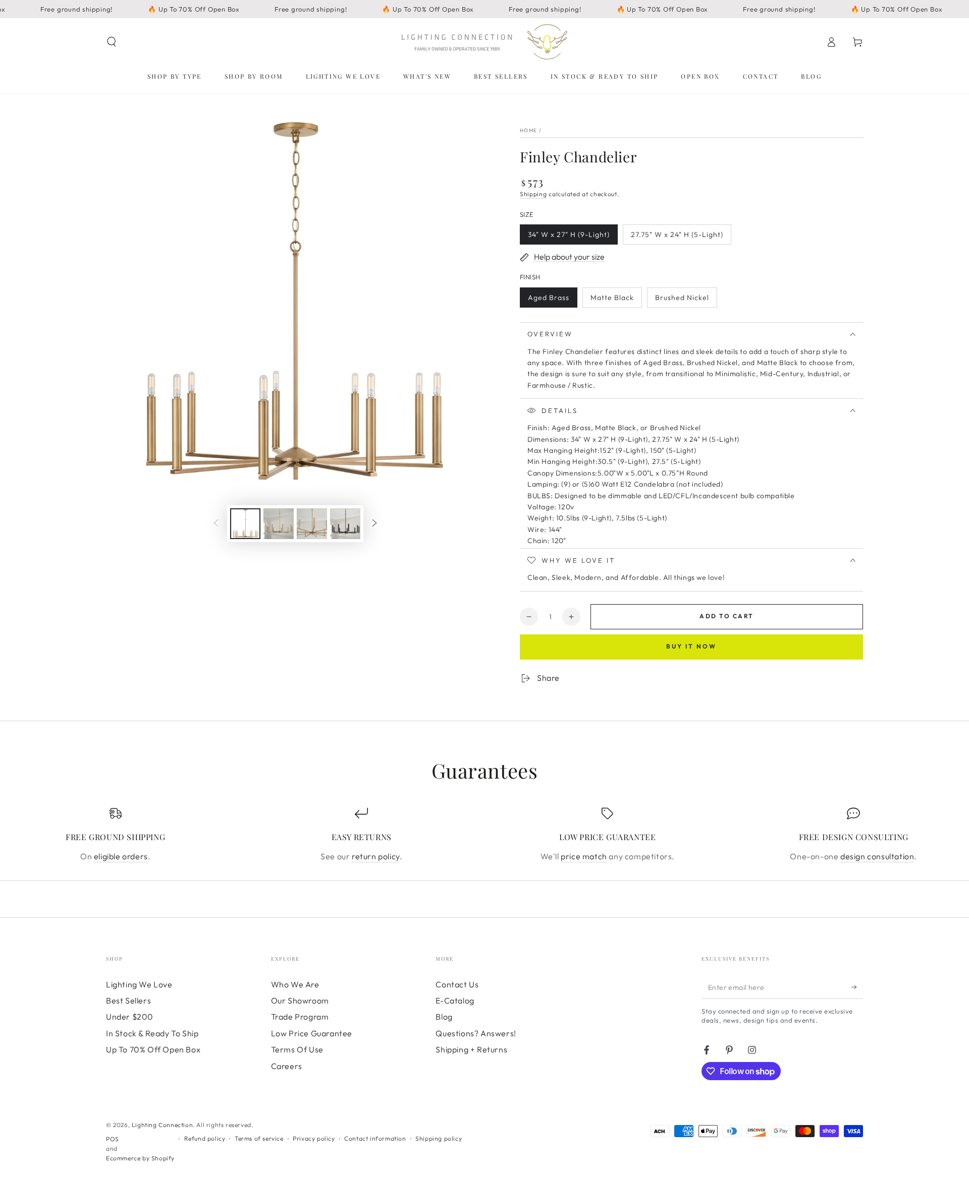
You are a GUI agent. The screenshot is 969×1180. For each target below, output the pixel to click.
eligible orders (121, 856)
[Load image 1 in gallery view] (245, 523)
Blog (444, 1017)
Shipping (533, 194)
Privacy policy (314, 1138)
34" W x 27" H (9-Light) (568, 237)
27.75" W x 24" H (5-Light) (676, 237)
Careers (286, 1066)
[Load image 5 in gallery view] (345, 523)
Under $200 (129, 1017)
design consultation (877, 856)
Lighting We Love (139, 984)
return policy (376, 856)
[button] (111, 42)
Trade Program (300, 1017)
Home (528, 130)
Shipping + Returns (471, 1049)
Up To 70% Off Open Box (153, 1049)
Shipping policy (438, 1138)
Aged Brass (548, 300)
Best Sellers (128, 1000)
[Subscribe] (857, 987)
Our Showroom (300, 1000)
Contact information (375, 1138)
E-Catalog (455, 1000)
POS (112, 1139)
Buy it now (691, 646)
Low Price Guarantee (311, 1033)
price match (584, 856)
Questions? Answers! (476, 1033)
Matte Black (612, 300)
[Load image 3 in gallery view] (312, 523)
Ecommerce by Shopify (140, 1158)
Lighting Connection (162, 1125)
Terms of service (259, 1138)
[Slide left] (216, 524)
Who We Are (295, 984)
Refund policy (205, 1138)
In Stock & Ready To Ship (152, 1033)
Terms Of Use (297, 1049)
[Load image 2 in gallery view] (278, 523)
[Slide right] (374, 524)
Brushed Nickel (682, 300)
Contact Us (457, 984)
